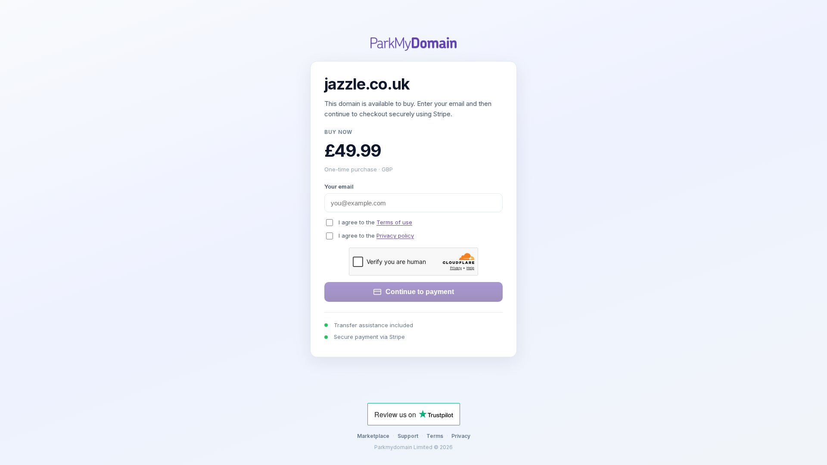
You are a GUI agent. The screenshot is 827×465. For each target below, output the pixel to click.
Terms (434, 436)
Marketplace (373, 436)
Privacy (460, 436)
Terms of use (394, 222)
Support (408, 436)
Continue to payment (420, 291)
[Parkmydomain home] (413, 44)
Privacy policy (395, 235)
